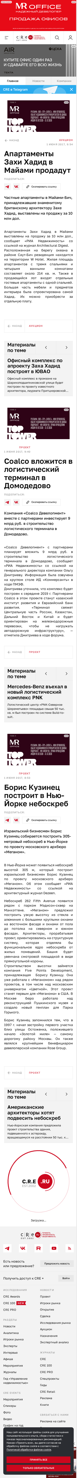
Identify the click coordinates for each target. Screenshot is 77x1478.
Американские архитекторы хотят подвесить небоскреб (34, 1137)
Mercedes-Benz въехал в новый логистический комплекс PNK (36, 704)
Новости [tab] (37, 78)
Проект (25, 455)
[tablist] (37, 78)
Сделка (25, 1217)
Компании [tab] (61, 78)
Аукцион (63, 135)
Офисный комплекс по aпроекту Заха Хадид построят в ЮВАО (34, 375)
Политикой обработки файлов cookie (29, 1449)
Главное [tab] (12, 78)
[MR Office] (37, 15)
